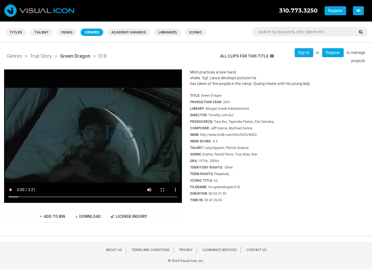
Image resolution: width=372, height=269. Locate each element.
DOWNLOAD (89, 216)
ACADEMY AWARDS (128, 32)
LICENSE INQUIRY (130, 216)
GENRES (92, 32)
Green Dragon (75, 56)
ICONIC (195, 32)
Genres (14, 56)
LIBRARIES (167, 32)
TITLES (16, 32)
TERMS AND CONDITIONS (150, 250)
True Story (41, 56)
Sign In (304, 52)
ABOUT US (114, 250)
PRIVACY (186, 250)
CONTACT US (256, 250)
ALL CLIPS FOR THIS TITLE (244, 56)
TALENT (41, 32)
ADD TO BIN (54, 216)
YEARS (66, 32)
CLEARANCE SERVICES (219, 250)
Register (335, 10)
